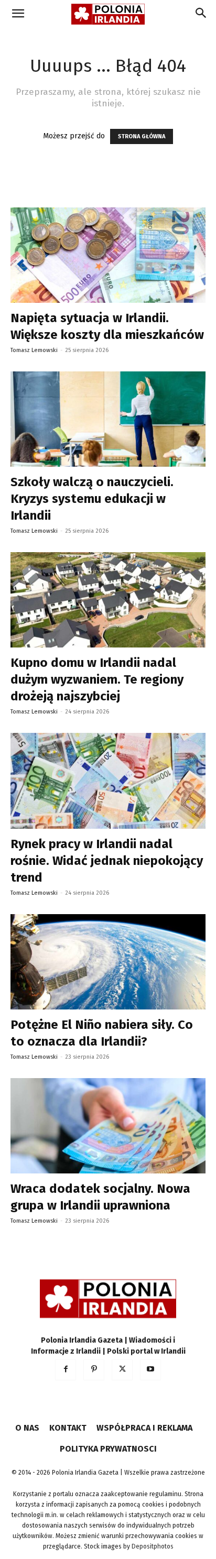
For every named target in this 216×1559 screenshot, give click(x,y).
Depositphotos (153, 1546)
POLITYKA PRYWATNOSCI (108, 1449)
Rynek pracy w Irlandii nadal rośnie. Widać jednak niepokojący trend (106, 861)
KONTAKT (68, 1428)
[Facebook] (65, 1369)
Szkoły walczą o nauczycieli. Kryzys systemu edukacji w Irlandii (92, 499)
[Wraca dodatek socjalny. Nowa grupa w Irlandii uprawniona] (108, 1125)
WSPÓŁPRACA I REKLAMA (144, 1428)
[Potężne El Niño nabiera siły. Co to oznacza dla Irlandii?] (108, 961)
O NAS (27, 1428)
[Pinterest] (93, 1369)
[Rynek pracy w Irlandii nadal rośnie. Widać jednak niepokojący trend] (108, 780)
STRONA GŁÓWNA (141, 136)
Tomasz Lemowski (34, 350)
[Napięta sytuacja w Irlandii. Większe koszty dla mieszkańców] (108, 255)
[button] (18, 14)
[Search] (201, 14)
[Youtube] (150, 1369)
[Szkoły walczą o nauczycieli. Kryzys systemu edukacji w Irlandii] (108, 419)
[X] (122, 1369)
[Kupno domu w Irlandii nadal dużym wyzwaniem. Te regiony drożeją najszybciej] (108, 599)
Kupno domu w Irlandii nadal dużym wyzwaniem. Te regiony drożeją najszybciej (96, 679)
